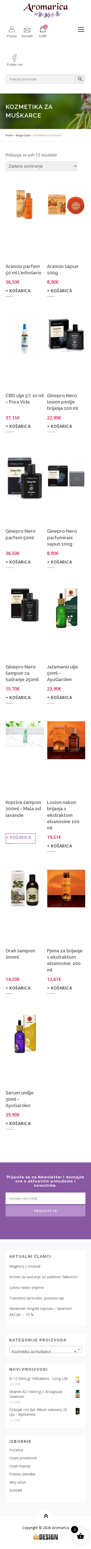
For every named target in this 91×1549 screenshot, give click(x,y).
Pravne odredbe (22, 1474)
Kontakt (15, 1490)
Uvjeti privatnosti (23, 1457)
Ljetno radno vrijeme (26, 1287)
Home (9, 135)
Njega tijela (23, 135)
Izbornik (81, 29)
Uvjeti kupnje (20, 1466)
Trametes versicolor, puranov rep (36, 1298)
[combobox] (45, 1349)
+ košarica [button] (18, 291)
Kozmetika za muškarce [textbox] (44, 1351)
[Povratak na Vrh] (46, 1516)
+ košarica (18, 837)
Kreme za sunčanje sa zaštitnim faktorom (43, 1276)
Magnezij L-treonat (25, 1266)
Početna (16, 1450)
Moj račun (17, 1482)
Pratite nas (15, 64)
